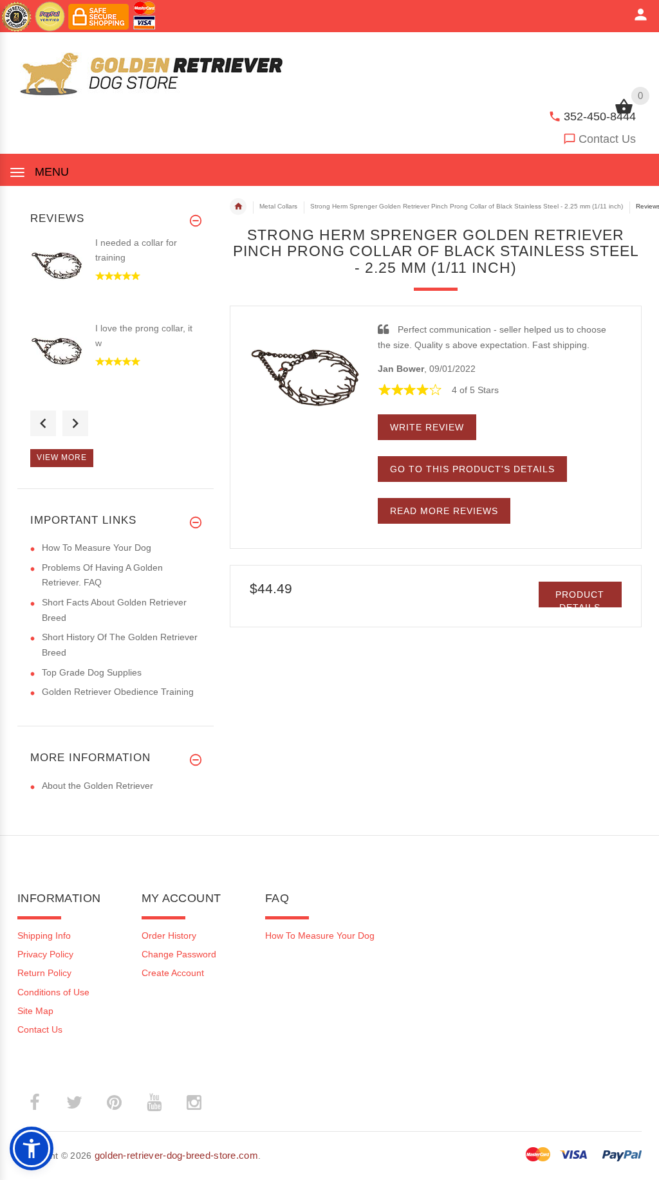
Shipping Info (44, 935)
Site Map (35, 1011)
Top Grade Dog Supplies (92, 672)
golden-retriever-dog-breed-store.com (176, 1155)
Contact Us (607, 139)
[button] (31, 1148)
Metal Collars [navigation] (278, 206)
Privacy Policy (45, 954)
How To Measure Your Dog (96, 547)
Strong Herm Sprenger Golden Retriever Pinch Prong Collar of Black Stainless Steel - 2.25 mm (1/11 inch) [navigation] (466, 206)
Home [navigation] (238, 206)
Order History (169, 935)
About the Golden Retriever (97, 785)
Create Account (173, 973)
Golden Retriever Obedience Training (118, 692)
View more (62, 457)
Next (75, 423)
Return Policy (44, 973)
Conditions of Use (53, 992)
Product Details (579, 598)
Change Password (179, 954)
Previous (43, 423)
